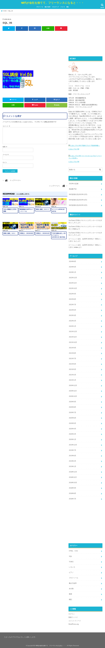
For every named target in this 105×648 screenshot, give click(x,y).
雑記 (67, 6)
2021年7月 (72, 358)
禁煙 (70, 594)
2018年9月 (72, 488)
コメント (6, 126)
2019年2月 (72, 461)
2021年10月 (73, 342)
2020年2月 (72, 434)
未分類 (71, 588)
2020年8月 (72, 407)
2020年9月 (72, 401)
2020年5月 (72, 423)
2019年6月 (72, 455)
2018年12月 (73, 472)
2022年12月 (73, 277)
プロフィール (39, 6)
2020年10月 (73, 396)
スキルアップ (55, 6)
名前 (5, 146)
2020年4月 (72, 429)
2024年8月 (72, 261)
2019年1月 (72, 466)
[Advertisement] (35, 50)
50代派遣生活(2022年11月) (78, 200)
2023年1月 (72, 272)
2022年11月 (73, 283)
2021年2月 (72, 375)
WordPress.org (73, 624)
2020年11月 (73, 391)
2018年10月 (73, 482)
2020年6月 (72, 418)
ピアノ (71, 572)
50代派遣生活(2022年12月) (78, 194)
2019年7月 (72, 450)
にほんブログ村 (73, 149)
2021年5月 (72, 369)
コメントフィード (74, 621)
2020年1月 (72, 439)
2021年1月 (72, 380)
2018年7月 (72, 499)
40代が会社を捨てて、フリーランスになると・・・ (52, 2)
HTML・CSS (73, 551)
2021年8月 (72, 353)
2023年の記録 (73, 183)
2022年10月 (73, 288)
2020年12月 (73, 385)
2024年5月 (72, 267)
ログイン (71, 614)
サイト (5, 162)
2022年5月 (72, 310)
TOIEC (71, 562)
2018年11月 (73, 477)
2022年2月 (72, 321)
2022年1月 (72, 326)
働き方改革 (47, 6)
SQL (70, 556)
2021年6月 (72, 364)
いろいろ (62, 6)
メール (6, 154)
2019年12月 (73, 445)
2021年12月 (73, 331)
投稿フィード (73, 617)
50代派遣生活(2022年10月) (78, 205)
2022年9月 (72, 294)
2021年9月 (72, 348)
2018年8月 (72, 493)
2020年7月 (72, 412)
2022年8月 (72, 299)
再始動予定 (73, 189)
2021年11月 (73, 337)
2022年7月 (72, 304)
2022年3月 (72, 315)
